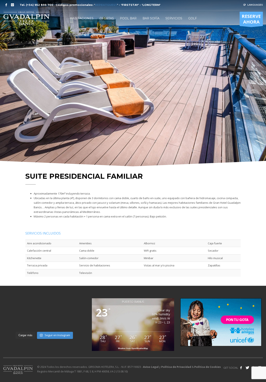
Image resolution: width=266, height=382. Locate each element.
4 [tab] (131, 148)
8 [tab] (144, 148)
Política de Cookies (207, 367)
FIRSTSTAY (130, 4)
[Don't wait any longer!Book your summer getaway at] (33, 310)
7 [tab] (141, 148)
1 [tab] (121, 148)
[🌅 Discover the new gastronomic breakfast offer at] (54, 323)
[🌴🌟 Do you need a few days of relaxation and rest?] (76, 323)
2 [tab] (124, 148)
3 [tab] (128, 148)
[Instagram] (12, 5)
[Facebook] (6, 5)
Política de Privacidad (176, 367)
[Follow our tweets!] (247, 368)
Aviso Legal (151, 367)
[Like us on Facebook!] (241, 368)
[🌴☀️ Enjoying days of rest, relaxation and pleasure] (76, 310)
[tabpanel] (133, 83)
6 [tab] (138, 148)
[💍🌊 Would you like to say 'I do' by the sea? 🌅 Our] (12, 323)
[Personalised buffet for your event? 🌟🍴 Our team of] (54, 310)
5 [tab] (134, 148)
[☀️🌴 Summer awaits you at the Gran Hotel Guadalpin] (33, 323)
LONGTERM (151, 4)
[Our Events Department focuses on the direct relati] (12, 310)
